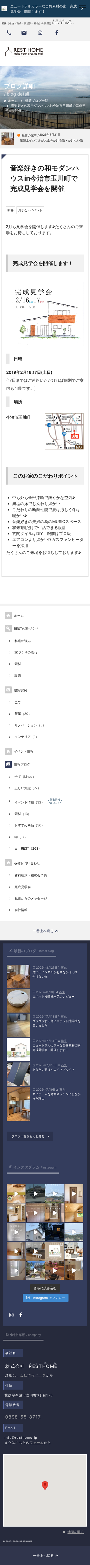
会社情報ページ (33, 1375)
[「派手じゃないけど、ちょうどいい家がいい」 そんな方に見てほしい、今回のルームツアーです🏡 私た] (73, 1270)
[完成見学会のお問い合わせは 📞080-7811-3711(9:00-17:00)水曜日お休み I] (16, 1232)
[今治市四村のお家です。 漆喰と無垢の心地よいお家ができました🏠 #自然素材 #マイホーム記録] (16, 1212)
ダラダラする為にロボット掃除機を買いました (56, 1023)
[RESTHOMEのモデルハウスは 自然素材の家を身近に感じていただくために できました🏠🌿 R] (54, 1270)
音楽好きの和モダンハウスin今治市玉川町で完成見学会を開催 (44, 178)
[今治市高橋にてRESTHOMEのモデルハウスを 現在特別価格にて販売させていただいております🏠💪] (16, 1251)
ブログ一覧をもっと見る (31, 1136)
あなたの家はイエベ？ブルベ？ (53, 1069)
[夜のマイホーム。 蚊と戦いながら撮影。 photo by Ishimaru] (54, 1232)
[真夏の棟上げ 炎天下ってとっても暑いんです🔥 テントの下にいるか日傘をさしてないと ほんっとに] (73, 1232)
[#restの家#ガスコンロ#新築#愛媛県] (35, 1251)
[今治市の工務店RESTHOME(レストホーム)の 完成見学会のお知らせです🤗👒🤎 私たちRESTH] (54, 1251)
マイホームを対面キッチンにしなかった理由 (56, 1096)
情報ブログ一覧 (36, 101)
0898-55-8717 (23, 1417)
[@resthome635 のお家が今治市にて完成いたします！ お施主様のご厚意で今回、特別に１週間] (35, 1232)
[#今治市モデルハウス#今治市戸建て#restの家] (35, 1193)
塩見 (64, 1041)
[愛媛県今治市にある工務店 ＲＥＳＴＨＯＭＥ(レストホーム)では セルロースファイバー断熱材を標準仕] (16, 1270)
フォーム (37, 1442)
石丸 (64, 967)
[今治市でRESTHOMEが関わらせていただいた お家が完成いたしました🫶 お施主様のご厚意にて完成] (73, 1193)
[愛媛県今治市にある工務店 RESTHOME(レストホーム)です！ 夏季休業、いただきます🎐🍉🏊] (54, 1193)
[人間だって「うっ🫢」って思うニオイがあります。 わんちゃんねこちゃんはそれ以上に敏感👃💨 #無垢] (16, 1193)
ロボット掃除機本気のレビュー (53, 996)
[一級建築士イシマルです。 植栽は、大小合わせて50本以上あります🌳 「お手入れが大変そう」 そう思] (35, 1270)
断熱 (11, 210)
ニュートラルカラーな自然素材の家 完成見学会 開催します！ (57, 1047)
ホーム (11, 101)
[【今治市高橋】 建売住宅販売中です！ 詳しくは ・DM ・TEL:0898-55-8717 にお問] (73, 1251)
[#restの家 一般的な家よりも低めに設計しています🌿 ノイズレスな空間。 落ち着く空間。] (35, 1212)
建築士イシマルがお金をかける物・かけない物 (56, 974)
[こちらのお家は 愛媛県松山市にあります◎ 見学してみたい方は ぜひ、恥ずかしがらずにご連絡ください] (54, 1212)
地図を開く (76, 1532)
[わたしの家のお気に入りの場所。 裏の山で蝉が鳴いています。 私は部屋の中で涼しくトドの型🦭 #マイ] (73, 1212)
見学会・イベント (30, 210)
